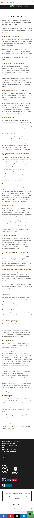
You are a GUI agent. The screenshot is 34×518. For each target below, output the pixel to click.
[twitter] (5, 480)
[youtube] (15, 480)
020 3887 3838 (11, 443)
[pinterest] (10, 480)
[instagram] (13, 480)
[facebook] (3, 480)
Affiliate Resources (6, 463)
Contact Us (4, 455)
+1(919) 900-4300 (15, 441)
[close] (32, 1)
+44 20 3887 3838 (12, 445)
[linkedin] (8, 480)
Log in (3, 459)
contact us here (10, 428)
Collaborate (5, 461)
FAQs (3, 457)
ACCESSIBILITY (17, 511)
